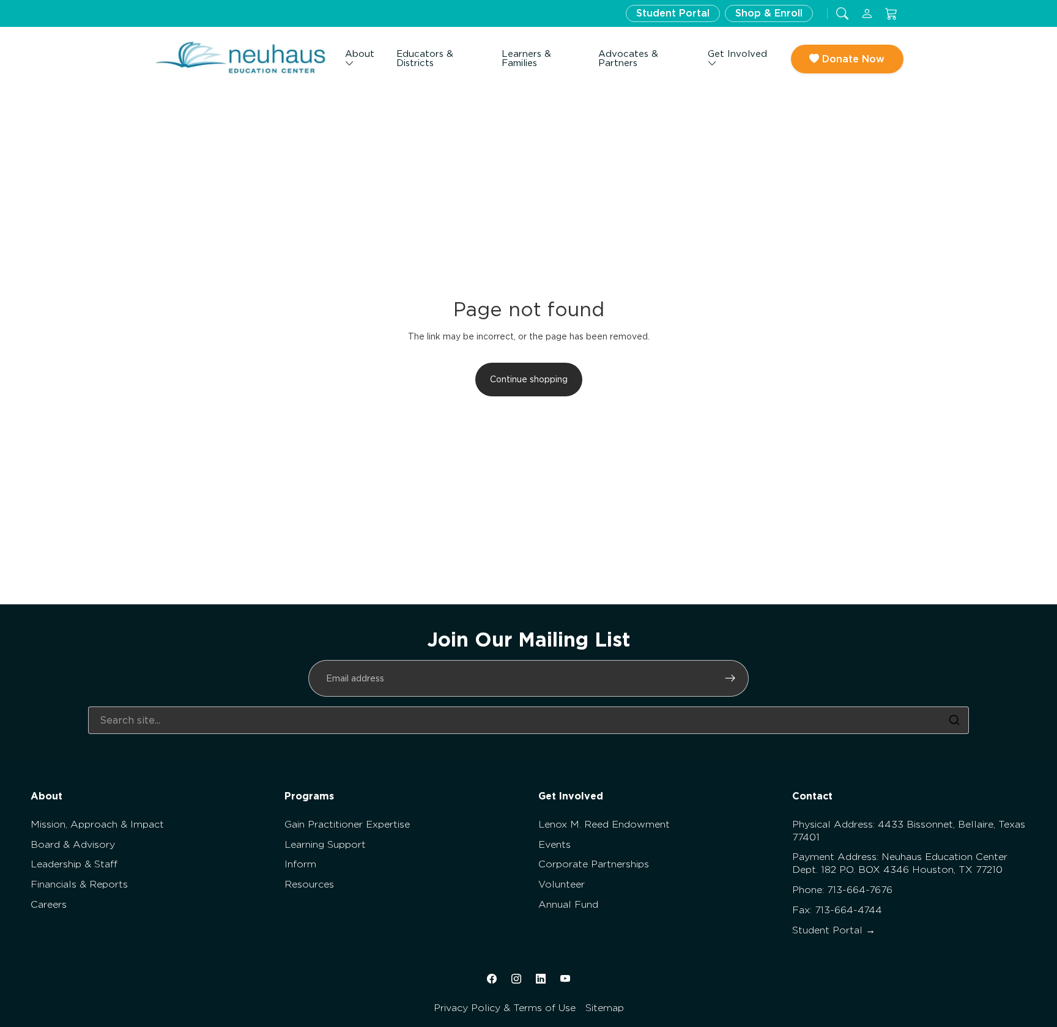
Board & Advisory (73, 844)
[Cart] (891, 13)
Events (554, 844)
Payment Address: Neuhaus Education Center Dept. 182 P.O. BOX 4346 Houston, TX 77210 (899, 863)
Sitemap (604, 1008)
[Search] (954, 720)
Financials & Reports (79, 884)
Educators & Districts (424, 58)
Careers (49, 904)
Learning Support (325, 844)
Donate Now (852, 59)
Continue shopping (529, 379)
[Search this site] (842, 13)
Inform (300, 864)
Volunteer (561, 884)
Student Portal (673, 13)
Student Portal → (833, 930)
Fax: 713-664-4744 (837, 910)
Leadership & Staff (74, 864)
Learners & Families (526, 58)
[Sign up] (730, 678)
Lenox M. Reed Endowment (604, 824)
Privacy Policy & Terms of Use (505, 1008)
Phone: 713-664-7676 (842, 889)
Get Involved (737, 53)
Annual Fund (568, 904)
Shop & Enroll (769, 13)
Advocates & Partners (628, 58)
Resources (309, 884)
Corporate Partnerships (593, 864)
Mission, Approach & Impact (97, 824)
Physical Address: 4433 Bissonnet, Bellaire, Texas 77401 (908, 830)
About (359, 53)
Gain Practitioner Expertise (347, 824)
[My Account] (867, 13)
